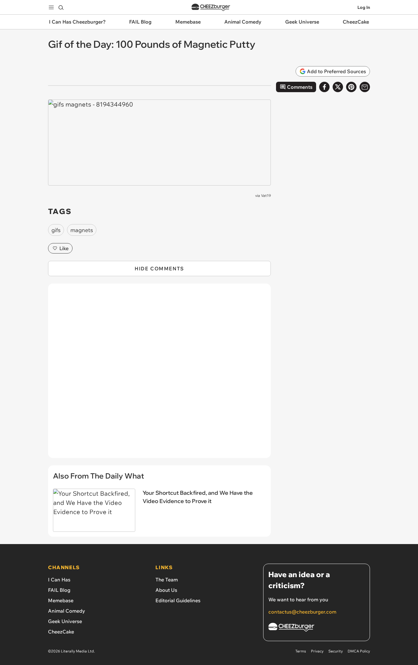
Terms (300, 651)
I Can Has (59, 580)
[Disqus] (159, 374)
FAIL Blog (59, 590)
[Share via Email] (365, 87)
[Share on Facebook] (324, 87)
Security (335, 651)
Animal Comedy (66, 611)
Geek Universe (65, 621)
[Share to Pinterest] (351, 87)
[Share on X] (338, 87)
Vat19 (266, 195)
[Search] (61, 7)
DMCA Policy (359, 651)
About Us (166, 590)
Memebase (60, 600)
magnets (81, 230)
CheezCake (61, 632)
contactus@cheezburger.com (302, 612)
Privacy (317, 651)
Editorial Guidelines (177, 600)
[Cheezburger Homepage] (211, 7)
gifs (56, 230)
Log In (363, 7)
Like (64, 248)
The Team (166, 580)
